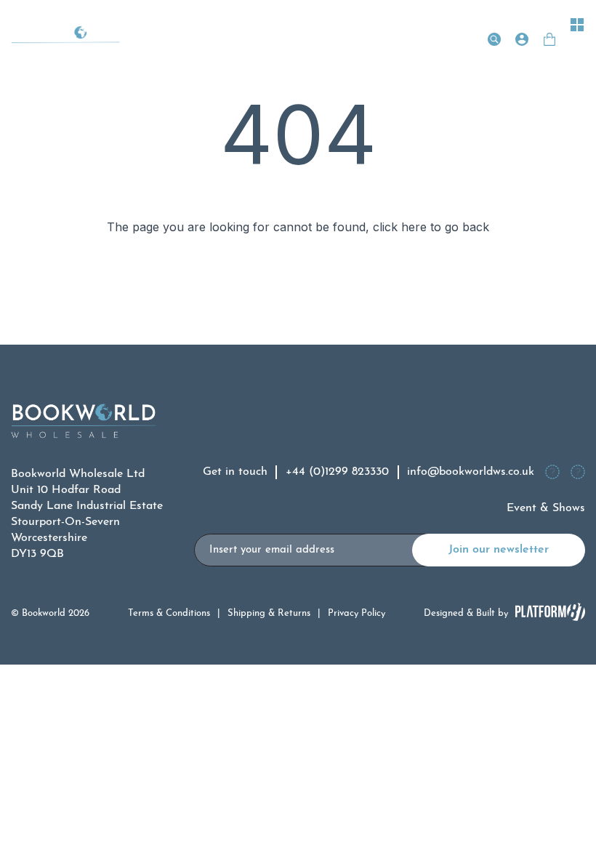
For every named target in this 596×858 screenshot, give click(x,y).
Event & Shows (546, 508)
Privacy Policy (356, 613)
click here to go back (431, 227)
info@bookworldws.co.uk (470, 472)
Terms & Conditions (169, 613)
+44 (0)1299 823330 (337, 472)
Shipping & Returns (268, 613)
